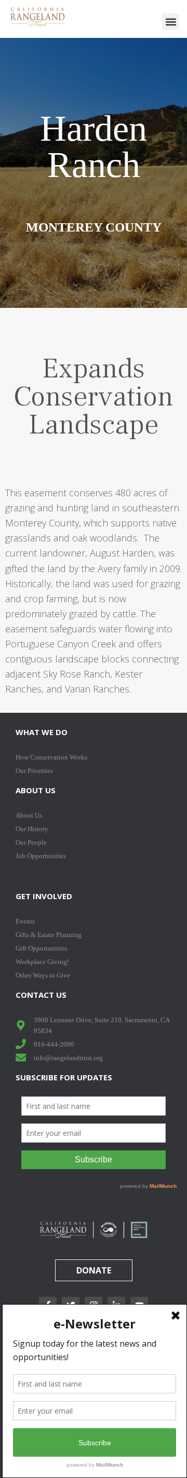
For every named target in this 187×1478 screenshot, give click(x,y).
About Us (36, 790)
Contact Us (41, 994)
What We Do (42, 732)
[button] (170, 21)
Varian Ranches (97, 689)
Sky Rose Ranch (76, 674)
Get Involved (44, 896)
